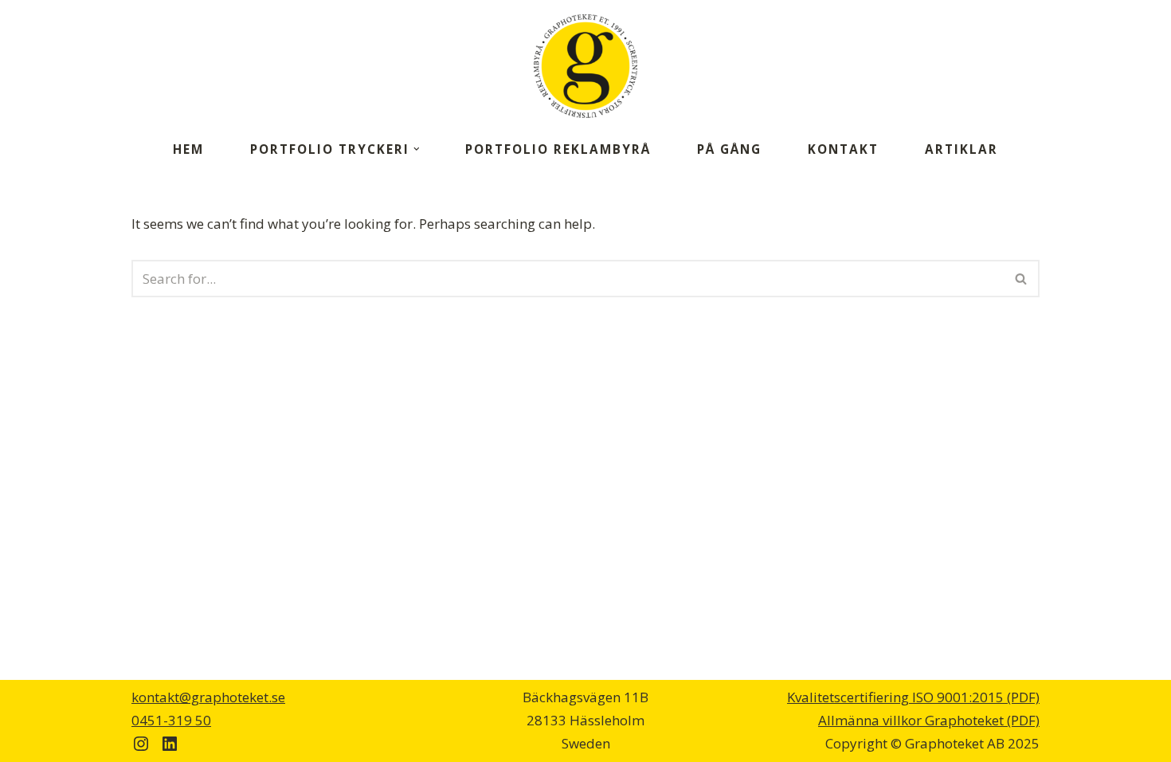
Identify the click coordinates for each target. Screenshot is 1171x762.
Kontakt (843, 149)
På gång (729, 149)
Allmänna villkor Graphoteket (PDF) (929, 720)
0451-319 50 (171, 720)
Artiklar (961, 149)
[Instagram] (141, 743)
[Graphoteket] (585, 66)
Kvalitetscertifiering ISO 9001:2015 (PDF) (913, 697)
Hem (188, 149)
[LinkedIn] (169, 743)
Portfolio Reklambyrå (558, 149)
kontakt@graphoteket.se (208, 697)
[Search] (1022, 278)
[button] (416, 149)
